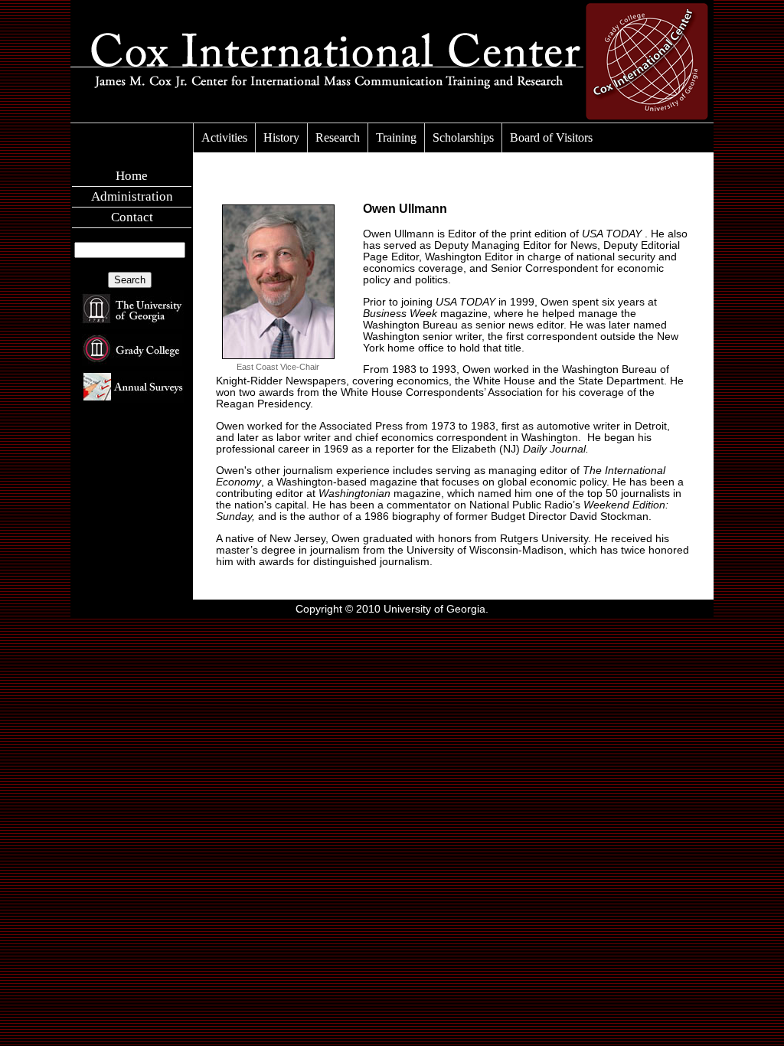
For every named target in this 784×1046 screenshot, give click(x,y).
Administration (132, 196)
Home (132, 175)
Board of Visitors (551, 137)
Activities (224, 137)
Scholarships (463, 137)
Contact (132, 217)
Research (337, 137)
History (281, 137)
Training (396, 137)
